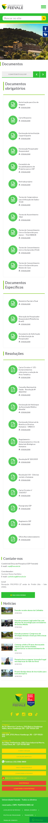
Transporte (29, 815)
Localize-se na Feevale (11, 810)
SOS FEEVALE (24, 783)
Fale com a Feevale (19, 595)
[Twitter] (17, 714)
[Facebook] (11, 714)
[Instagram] (24, 714)
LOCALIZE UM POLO (24, 757)
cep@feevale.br (14, 566)
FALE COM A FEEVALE (24, 767)
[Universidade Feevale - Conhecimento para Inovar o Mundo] (24, 700)
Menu (44, 7)
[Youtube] (30, 714)
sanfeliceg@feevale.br (17, 576)
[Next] (43, 74)
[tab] (38, 820)
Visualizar (25, 107)
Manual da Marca (30, 810)
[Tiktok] (36, 714)
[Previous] (36, 74)
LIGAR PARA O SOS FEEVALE (24, 789)
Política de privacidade (12, 815)
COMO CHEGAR (24, 751)
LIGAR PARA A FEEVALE (24, 773)
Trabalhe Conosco (10, 820)
